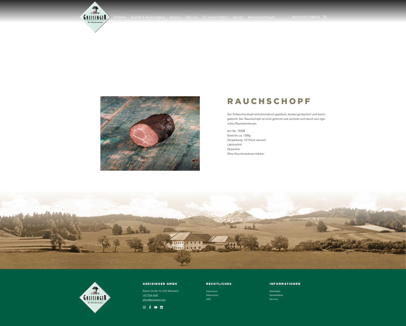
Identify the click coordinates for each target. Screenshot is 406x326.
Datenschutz (212, 295)
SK (303, 17)
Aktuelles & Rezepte (261, 17)
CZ (308, 17)
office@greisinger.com (154, 299)
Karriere (175, 17)
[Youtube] (157, 308)
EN (318, 17)
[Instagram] (145, 308)
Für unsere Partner (215, 17)
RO (294, 17)
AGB (208, 299)
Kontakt (238, 17)
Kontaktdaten (276, 295)
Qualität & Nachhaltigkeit (148, 17)
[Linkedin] (163, 308)
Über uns (191, 17)
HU (299, 17)
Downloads (275, 291)
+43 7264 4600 (150, 295)
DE (313, 17)
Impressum (211, 291)
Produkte (120, 17)
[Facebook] (151, 308)
